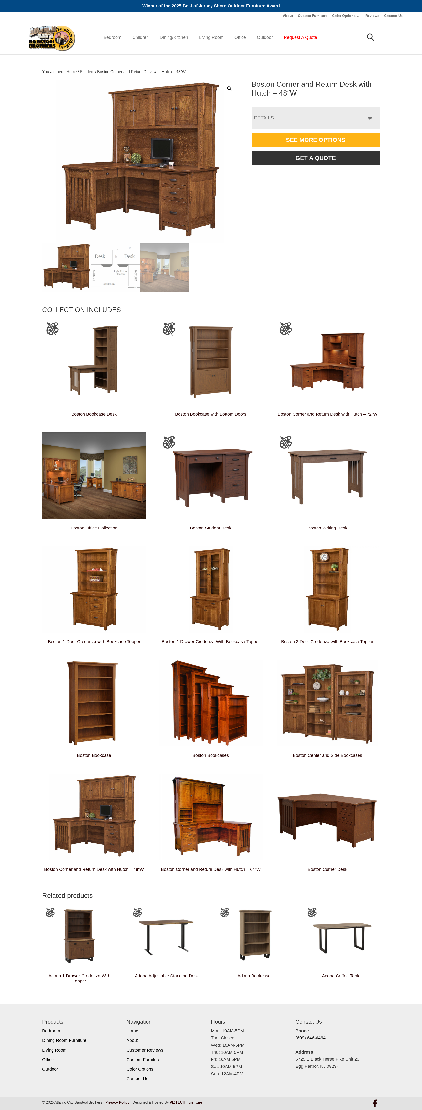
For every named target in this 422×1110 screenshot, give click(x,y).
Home (132, 1030)
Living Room (211, 37)
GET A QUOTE (315, 158)
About (288, 16)
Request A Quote (300, 37)
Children (140, 37)
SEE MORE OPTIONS (315, 140)
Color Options (344, 16)
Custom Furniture (312, 16)
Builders (87, 72)
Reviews (372, 16)
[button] (229, 88)
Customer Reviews (145, 1050)
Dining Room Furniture (64, 1040)
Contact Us (393, 16)
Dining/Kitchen (174, 37)
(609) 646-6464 (310, 1037)
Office (240, 37)
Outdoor (265, 37)
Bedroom (112, 37)
